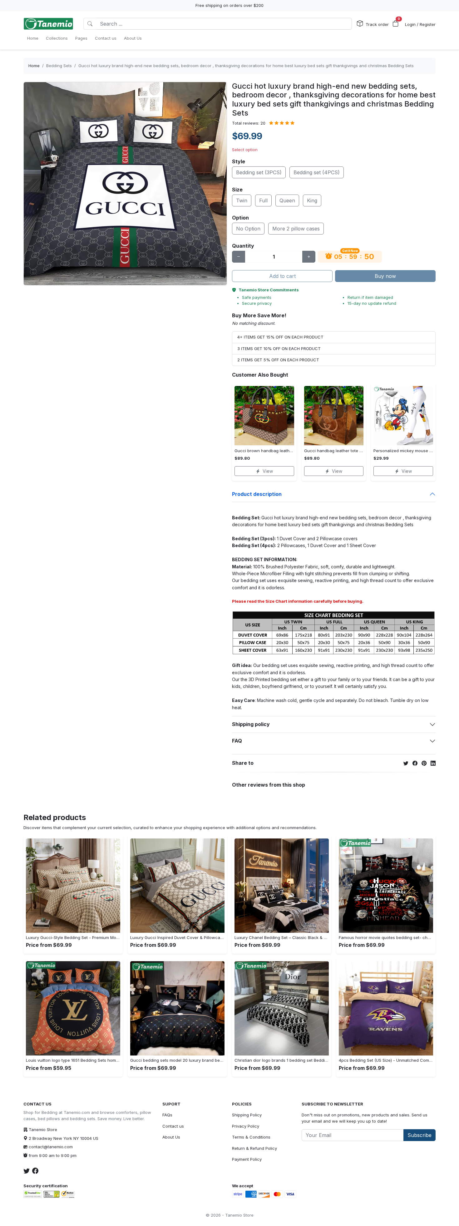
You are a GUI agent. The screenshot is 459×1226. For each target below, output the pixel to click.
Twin (241, 200)
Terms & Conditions (251, 1137)
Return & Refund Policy (254, 1148)
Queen (287, 200)
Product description (257, 494)
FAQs (167, 1114)
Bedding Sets (59, 65)
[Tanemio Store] (48, 24)
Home (34, 65)
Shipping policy (251, 724)
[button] (395, 23)
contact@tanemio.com (51, 1146)
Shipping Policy (247, 1114)
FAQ (237, 741)
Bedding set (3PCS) (259, 172)
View (268, 471)
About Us (171, 1137)
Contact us (173, 1126)
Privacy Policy (245, 1126)
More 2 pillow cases (296, 228)
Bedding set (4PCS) (317, 172)
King (312, 200)
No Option (248, 228)
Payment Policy (247, 1159)
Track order (377, 24)
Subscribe (419, 1135)
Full (263, 200)
